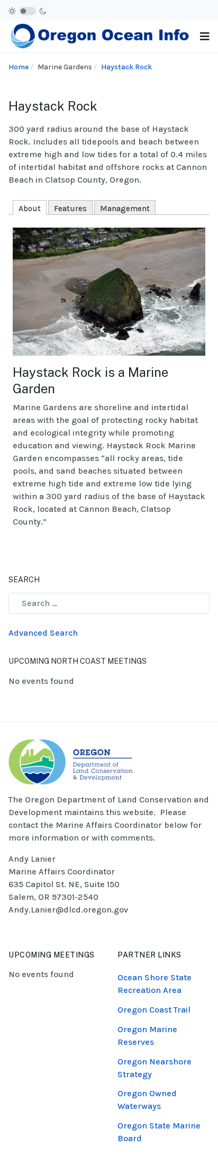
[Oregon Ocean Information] (100, 36)
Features (70, 208)
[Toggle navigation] (205, 37)
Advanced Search (43, 633)
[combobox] (109, 603)
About (30, 208)
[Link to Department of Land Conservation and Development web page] (70, 761)
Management (125, 208)
